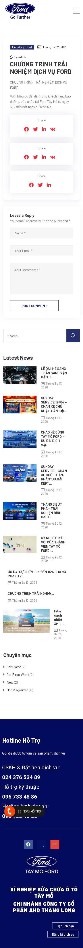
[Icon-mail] (54, 844)
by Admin (20, 57)
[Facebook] (28, 844)
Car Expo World (18, 674)
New (10, 682)
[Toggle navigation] (76, 11)
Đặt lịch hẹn (65, 926)
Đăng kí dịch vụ (63, 934)
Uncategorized (22, 47)
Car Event (14, 667)
